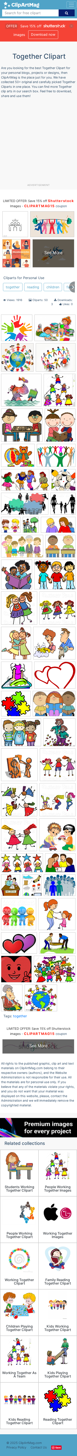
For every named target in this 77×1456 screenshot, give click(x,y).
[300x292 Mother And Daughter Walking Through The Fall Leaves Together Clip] (59, 734)
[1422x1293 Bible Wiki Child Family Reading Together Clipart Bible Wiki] (21, 392)
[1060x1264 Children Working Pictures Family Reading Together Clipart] (60, 427)
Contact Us (39, 1447)
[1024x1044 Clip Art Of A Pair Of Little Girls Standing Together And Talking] (10, 527)
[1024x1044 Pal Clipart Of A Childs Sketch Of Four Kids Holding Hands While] (19, 801)
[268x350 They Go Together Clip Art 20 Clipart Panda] (31, 887)
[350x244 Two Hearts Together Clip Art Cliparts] (19, 945)
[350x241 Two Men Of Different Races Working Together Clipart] (57, 945)
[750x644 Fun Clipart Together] (54, 645)
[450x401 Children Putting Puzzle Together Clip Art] (21, 427)
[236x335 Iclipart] (11, 1000)
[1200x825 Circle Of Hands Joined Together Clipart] (56, 457)
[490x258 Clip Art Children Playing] (25, 481)
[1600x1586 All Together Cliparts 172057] (17, 359)
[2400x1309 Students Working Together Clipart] (22, 865)
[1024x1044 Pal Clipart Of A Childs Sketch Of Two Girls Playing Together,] (19, 837)
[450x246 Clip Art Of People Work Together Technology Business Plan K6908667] (24, 506)
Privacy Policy (16, 1447)
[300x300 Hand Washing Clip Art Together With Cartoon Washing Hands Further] (16, 677)
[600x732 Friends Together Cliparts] (16, 645)
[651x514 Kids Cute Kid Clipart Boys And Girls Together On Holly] (21, 734)
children (52, 287)
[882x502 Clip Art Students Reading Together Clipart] (58, 527)
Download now (43, 34)
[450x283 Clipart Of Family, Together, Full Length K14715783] (22, 548)
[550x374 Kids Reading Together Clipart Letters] (54, 705)
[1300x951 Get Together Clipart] (54, 971)
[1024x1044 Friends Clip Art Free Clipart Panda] (19, 610)
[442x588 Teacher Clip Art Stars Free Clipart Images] (10, 887)
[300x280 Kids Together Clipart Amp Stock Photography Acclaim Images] (41, 1000)
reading (33, 287)
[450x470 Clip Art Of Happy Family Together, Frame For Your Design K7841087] (63, 481)
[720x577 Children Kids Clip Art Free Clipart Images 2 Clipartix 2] (17, 457)
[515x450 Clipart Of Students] (60, 548)
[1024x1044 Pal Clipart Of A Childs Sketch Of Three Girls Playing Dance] (57, 801)
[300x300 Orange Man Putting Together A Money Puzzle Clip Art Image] (19, 767)
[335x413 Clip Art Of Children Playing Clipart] (30, 526)
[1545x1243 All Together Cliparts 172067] (55, 359)
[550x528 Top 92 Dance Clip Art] (56, 916)
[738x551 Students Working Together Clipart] (60, 865)
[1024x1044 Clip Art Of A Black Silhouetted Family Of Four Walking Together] (63, 505)
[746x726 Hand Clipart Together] (16, 330)
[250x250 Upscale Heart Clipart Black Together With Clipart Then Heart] (16, 971)
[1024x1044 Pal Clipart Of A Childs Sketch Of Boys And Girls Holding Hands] (57, 767)
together (13, 287)
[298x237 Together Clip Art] (59, 887)
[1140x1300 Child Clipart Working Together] (59, 392)
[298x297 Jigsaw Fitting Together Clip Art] (15, 705)
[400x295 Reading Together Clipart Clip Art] (55, 330)
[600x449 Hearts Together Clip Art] (54, 677)
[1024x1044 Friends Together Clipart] (57, 610)
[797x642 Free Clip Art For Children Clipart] (54, 576)
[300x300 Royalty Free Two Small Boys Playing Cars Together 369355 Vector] (57, 837)
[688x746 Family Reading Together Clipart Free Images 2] (16, 576)
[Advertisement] (38, 142)
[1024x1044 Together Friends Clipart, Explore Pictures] (18, 916)
